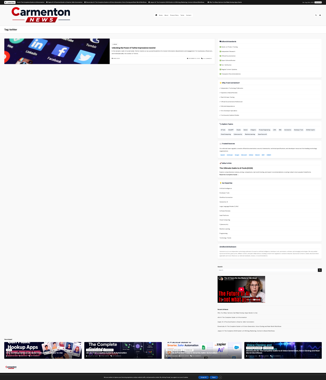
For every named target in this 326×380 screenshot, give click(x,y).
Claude (239, 130)
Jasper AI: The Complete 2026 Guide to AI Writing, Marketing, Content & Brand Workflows (246, 331)
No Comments (35, 356)
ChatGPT (230, 130)
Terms (182, 15)
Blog (115, 44)
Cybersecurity (238, 134)
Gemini (246, 130)
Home (161, 15)
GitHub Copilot (310, 130)
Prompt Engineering (264, 130)
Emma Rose (116, 58)
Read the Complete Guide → (229, 175)
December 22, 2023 (194, 58)
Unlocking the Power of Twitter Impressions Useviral (133, 48)
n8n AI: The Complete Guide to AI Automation (232, 317)
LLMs (274, 130)
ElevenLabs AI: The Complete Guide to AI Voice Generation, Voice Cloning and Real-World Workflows (249, 326)
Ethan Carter (105, 356)
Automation (287, 130)
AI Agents (253, 130)
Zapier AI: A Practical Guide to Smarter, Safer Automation (236, 322)
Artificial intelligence (94, 350)
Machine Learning (250, 134)
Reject (214, 377)
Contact (188, 15)
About (166, 15)
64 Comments (207, 58)
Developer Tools (298, 130)
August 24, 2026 (13, 356)
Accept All (203, 377)
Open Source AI (262, 134)
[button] (316, 15)
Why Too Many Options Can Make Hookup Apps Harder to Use (237, 313)
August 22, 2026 (173, 356)
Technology (108, 350)
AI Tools (223, 130)
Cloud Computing (226, 134)
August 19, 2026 (253, 356)
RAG (280, 130)
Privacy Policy (174, 15)
